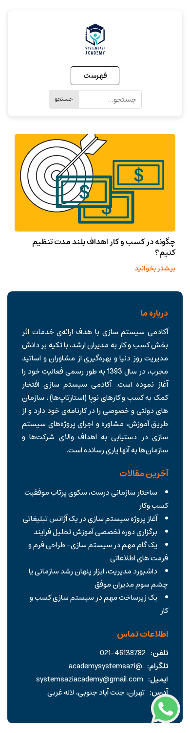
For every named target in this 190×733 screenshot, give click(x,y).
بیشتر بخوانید (154, 268)
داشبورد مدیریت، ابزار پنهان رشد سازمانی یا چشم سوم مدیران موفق (98, 578)
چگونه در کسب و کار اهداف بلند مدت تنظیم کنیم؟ (103, 247)
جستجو (64, 99)
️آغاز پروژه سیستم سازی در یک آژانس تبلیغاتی (90, 518)
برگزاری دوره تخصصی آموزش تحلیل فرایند (95, 531)
